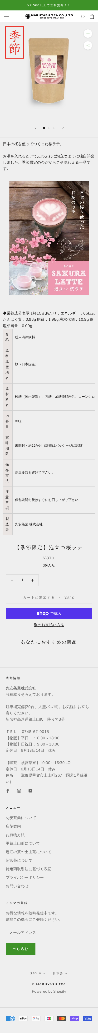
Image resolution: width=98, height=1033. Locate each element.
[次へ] (63, 128)
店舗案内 (13, 826)
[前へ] (35, 128)
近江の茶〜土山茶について (28, 852)
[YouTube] (30, 790)
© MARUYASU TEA (49, 984)
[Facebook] (8, 790)
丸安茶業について (21, 817)
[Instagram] (19, 790)
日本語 (58, 973)
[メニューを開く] (6, 16)
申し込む (21, 949)
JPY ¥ (35, 973)
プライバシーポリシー (25, 877)
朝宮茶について (19, 860)
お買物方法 (15, 835)
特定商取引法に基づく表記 (28, 869)
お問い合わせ (17, 886)
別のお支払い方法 (49, 625)
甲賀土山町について (23, 843)
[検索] (83, 16)
